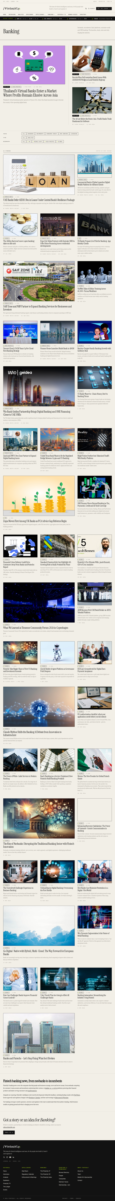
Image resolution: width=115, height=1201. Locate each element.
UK (29, 141)
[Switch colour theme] (86, 8)
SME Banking (64, 133)
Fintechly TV (61, 14)
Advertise (102, 1)
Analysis (21, 14)
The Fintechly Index (46, 1177)
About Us (80, 1171)
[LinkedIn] (13, 1157)
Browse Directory (64, 1172)
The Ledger (6, 1186)
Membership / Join (64, 1185)
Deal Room (77, 1095)
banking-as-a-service (51, 1088)
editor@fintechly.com (9, 1127)
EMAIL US (8, 1132)
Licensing (74, 133)
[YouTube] (10, 1157)
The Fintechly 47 (45, 1171)
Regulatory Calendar (34, 1098)
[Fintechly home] (11, 8)
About (95, 1)
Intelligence (40, 14)
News (4, 14)
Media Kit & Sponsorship (85, 1177)
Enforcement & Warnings (61, 1098)
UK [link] (79, 238)
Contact (80, 1180)
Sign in (109, 1)
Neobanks (31, 133)
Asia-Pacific (50, 141)
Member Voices (72, 14)
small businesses (32, 1091)
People (61, 1175)
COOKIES (78, 1198)
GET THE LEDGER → (104, 8)
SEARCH (92, 8)
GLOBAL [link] (7, 238)
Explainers (29, 14)
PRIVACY (65, 1198)
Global (60, 141)
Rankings (50, 14)
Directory (83, 14)
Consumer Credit (51, 133)
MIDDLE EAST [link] (8, 196)
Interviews (12, 14)
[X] (4, 1157)
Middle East (38, 141)
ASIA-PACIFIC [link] (17, 86)
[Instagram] (7, 1157)
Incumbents (39, 133)
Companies (62, 1179)
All (24, 133)
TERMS (72, 1198)
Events (5, 1190)
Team (79, 1174)
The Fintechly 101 (45, 1174)
